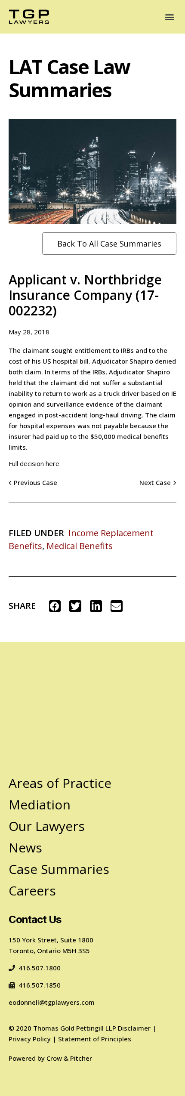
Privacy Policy (30, 1038)
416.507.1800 (39, 967)
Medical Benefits (79, 546)
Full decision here (34, 463)
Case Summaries (59, 869)
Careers (32, 890)
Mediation (40, 804)
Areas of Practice (60, 783)
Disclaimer (134, 1028)
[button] (169, 16)
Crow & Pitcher (69, 1058)
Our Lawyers (47, 826)
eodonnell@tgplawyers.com (52, 1002)
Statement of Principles (94, 1038)
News (25, 847)
